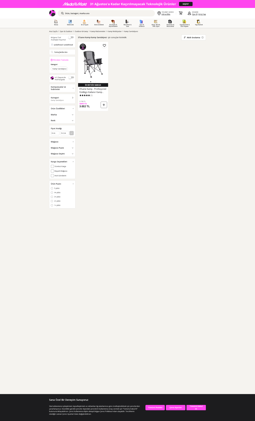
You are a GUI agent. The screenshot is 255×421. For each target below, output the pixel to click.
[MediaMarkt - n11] (127, 4)
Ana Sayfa (53, 31)
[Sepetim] (180, 13)
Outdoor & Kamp (81, 31)
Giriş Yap (202, 14)
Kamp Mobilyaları (115, 31)
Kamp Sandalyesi (131, 31)
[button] (90, 81)
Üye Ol (195, 14)
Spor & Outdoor (66, 31)
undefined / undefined (63, 45)
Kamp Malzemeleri (97, 31)
